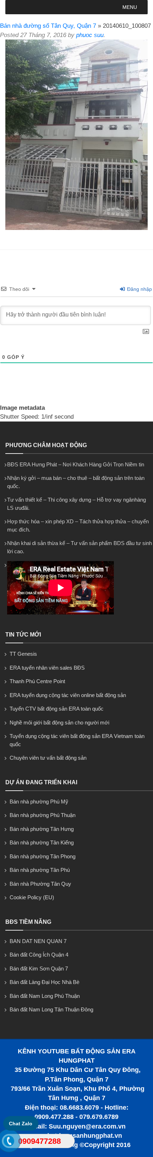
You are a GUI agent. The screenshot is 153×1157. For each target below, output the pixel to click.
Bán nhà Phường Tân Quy (40, 884)
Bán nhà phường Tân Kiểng (42, 842)
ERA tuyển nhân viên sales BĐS (47, 668)
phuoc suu (90, 35)
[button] (129, 7)
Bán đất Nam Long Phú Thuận (45, 996)
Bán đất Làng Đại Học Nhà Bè (44, 982)
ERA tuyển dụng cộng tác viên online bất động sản (68, 695)
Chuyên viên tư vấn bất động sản (48, 758)
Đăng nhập (139, 289)
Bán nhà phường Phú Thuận (42, 815)
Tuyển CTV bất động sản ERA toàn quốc (57, 709)
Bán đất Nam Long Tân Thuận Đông (51, 1009)
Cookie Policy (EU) (32, 897)
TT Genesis (23, 654)
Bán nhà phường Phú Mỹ (39, 802)
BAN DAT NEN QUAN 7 (38, 941)
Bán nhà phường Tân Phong (42, 856)
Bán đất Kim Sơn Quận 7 (39, 968)
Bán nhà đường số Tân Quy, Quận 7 (48, 25)
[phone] (9, 1142)
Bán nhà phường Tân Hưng (42, 829)
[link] (76, 228)
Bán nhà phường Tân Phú (40, 870)
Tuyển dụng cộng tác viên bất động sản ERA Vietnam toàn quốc (77, 740)
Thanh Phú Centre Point (37, 681)
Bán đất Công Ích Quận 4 (39, 955)
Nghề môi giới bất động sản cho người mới (59, 722)
